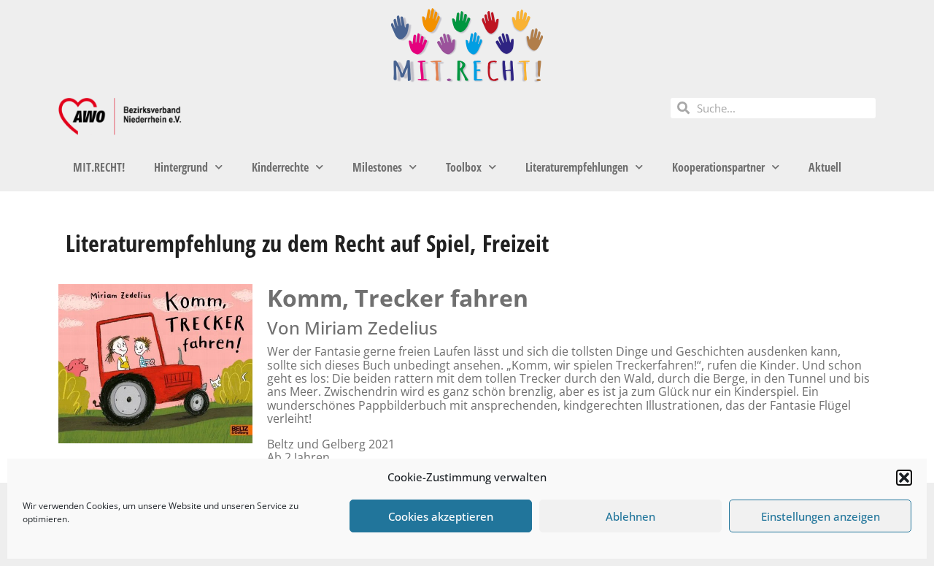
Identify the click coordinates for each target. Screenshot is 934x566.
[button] (904, 477)
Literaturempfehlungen (576, 167)
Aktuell (824, 167)
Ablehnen (630, 516)
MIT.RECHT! (99, 167)
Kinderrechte (280, 167)
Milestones (377, 167)
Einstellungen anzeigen (820, 516)
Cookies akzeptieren (440, 516)
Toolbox (464, 167)
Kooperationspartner (718, 167)
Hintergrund (181, 167)
